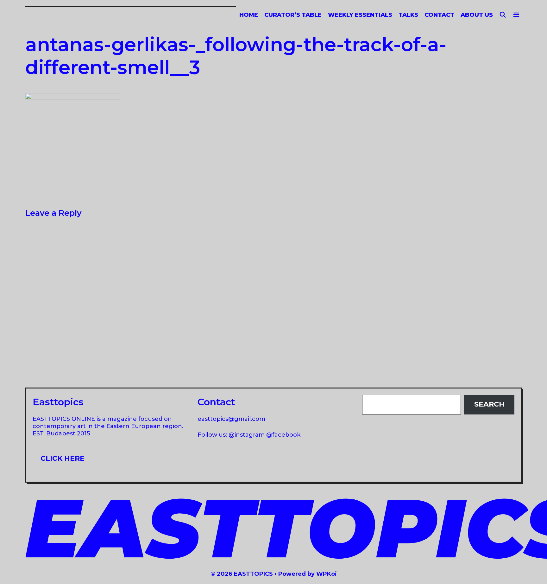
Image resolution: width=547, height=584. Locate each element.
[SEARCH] (503, 15)
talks (408, 14)
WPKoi (326, 573)
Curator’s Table (293, 14)
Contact (439, 14)
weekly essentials (360, 14)
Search (489, 404)
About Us (477, 14)
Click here (63, 458)
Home (248, 14)
